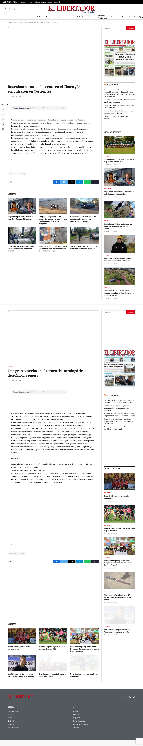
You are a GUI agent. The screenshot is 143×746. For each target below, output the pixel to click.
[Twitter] (3, 115)
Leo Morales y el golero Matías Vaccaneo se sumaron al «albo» (21, 675)
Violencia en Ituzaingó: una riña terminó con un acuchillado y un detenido (117, 597)
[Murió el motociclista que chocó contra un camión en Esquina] (84, 235)
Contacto (132, 17)
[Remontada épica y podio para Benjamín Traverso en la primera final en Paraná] (84, 636)
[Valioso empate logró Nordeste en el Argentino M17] (53, 636)
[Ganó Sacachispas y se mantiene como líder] (84, 663)
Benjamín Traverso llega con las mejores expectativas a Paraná (118, 259)
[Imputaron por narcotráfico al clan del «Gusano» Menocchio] (22, 206)
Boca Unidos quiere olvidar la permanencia (20, 648)
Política (40, 17)
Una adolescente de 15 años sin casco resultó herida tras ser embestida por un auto (83, 219)
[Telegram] (3, 124)
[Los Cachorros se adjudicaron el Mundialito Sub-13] (53, 663)
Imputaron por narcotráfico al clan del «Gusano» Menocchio (41, 2)
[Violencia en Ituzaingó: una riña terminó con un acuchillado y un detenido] (119, 580)
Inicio (23, 17)
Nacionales (50, 17)
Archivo (122, 17)
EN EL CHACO (112, 85)
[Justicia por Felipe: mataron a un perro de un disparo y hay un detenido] (119, 209)
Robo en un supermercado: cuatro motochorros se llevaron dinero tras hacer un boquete (53, 248)
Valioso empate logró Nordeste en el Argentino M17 (52, 648)
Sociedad (61, 17)
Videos (31, 17)
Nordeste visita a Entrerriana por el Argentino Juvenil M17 (119, 160)
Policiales (81, 17)
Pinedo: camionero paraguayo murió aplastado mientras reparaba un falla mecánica (116, 408)
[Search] (140, 17)
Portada (10, 22)
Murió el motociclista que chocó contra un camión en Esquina (83, 247)
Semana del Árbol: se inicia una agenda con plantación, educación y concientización (119, 293)
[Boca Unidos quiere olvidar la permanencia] (22, 636)
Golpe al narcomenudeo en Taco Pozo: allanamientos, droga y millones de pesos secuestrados (118, 421)
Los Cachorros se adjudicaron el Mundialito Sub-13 (52, 675)
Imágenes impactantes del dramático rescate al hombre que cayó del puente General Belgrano (53, 220)
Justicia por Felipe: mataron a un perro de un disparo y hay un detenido (118, 226)
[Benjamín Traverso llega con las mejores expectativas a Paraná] (119, 244)
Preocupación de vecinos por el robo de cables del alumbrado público (21, 248)
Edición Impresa (13, 82)
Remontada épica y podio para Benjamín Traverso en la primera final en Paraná (84, 649)
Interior (71, 17)
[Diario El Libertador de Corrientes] (71, 9)
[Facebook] (3, 110)
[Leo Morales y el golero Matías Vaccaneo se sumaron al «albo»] (22, 663)
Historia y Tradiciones (102, 17)
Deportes (91, 17)
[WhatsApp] (3, 129)
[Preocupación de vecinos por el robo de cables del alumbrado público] (22, 235)
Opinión (113, 17)
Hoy (23, 174)
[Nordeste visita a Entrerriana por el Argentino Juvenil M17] (119, 145)
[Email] (3, 119)
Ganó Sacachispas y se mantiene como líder (84, 675)
